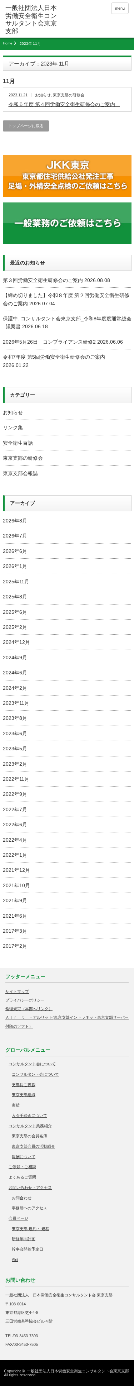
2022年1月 (15, 855)
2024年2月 (15, 688)
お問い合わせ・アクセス (30, 1187)
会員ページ (18, 1218)
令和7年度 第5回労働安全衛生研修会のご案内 (54, 357)
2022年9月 (15, 794)
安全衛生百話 (18, 443)
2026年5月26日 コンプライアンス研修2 (49, 342)
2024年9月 (15, 657)
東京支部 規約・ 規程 (30, 1229)
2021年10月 (16, 885)
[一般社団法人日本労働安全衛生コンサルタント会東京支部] (32, 19)
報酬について (23, 1157)
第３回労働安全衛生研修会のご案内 (43, 280)
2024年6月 (15, 672)
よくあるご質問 (22, 1177)
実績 (16, 1105)
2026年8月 (15, 521)
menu (120, 8)
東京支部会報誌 (20, 473)
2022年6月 (15, 824)
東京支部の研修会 (68, 95)
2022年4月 (15, 840)
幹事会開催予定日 (27, 1249)
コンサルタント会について (32, 1064)
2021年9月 (15, 900)
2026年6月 (15, 551)
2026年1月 (15, 566)
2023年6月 (15, 733)
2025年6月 (15, 612)
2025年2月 (15, 627)
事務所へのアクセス (29, 1208)
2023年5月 (15, 748)
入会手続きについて (29, 1115)
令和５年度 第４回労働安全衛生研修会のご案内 (64, 104)
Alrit (15, 1259)
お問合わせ (21, 1198)
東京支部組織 (23, 1095)
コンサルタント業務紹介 (30, 1126)
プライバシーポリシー (25, 1000)
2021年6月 (15, 916)
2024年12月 (16, 642)
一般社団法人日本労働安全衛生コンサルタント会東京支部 (78, 1371)
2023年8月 (15, 718)
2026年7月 (15, 536)
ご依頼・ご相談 (22, 1167)
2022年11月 (16, 779)
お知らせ (43, 95)
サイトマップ (17, 991)
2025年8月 (15, 596)
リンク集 (13, 427)
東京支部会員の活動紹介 (33, 1146)
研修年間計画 (23, 1239)
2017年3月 (15, 931)
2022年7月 (15, 809)
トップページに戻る (26, 126)
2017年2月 (15, 946)
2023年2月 (15, 764)
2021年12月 (16, 870)
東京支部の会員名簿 (29, 1136)
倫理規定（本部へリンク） (29, 1009)
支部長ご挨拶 (23, 1084)
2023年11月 (16, 703)
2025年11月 (16, 581)
